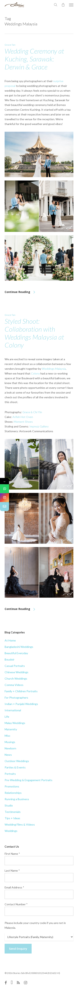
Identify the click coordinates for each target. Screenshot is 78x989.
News (8, 754)
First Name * (12, 853)
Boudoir (9, 659)
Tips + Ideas (12, 818)
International (13, 710)
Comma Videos (14, 685)
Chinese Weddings (16, 672)
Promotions (12, 786)
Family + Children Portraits (21, 691)
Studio (9, 805)
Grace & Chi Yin (32, 412)
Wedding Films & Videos (20, 824)
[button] (71, 5)
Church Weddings (16, 678)
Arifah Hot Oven (22, 417)
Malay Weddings (15, 723)
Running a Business (17, 799)
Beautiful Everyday (16, 653)
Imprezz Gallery (39, 426)
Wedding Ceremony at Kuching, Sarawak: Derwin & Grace (34, 59)
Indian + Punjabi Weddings (21, 704)
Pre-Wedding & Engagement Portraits (28, 780)
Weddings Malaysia (54, 368)
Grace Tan (10, 44)
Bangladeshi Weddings (19, 646)
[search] (55, 4)
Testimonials (13, 811)
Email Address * (14, 887)
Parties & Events (15, 767)
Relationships (13, 792)
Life (7, 716)
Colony (35, 373)
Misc (7, 735)
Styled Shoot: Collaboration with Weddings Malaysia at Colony (34, 333)
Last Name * (12, 870)
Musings (10, 742)
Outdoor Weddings (17, 761)
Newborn (10, 748)
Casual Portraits (15, 665)
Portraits (10, 773)
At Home (10, 640)
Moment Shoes (23, 421)
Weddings (11, 830)
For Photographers (16, 697)
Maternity (11, 729)
